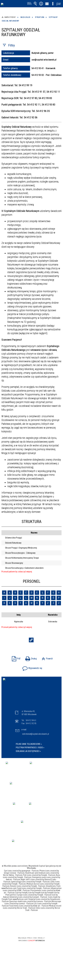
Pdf (15, 657)
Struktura (31, 521)
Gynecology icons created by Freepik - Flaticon (30, 881)
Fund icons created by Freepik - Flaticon (33, 888)
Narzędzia (41, 3)
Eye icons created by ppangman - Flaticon (21, 870)
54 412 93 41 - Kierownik (43, 68)
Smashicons (51, 885)
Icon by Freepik (21, 892)
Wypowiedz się (31, 667)
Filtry (11, 45)
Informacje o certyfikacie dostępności (31, 919)
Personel (31, 581)
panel (58, 3)
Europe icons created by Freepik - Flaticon (34, 894)
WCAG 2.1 (40, 929)
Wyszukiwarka (35, 3)
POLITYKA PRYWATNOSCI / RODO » (30, 747)
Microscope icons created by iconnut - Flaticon (33, 902)
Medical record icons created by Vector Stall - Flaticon (32, 906)
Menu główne (47, 3)
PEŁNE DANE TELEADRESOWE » (29, 744)
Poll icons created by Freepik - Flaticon (39, 874)
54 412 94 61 (31, 720)
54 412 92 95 (31, 723)
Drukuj (30, 657)
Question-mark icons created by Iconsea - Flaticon (30, 901)
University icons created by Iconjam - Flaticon (28, 896)
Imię (19, 614)
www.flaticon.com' (9, 888)
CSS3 (31, 929)
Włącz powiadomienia (29, 3)
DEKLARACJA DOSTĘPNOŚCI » (28, 751)
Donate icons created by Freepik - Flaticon (27, 885)
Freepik (5, 899)
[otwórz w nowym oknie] (16, 768)
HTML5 (26, 929)
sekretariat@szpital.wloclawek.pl (35, 734)
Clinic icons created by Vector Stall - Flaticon (42, 908)
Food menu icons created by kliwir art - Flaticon (29, 905)
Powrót (46, 657)
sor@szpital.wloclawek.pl (44, 59)
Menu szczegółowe (53, 3)
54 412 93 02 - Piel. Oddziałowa (47, 74)
